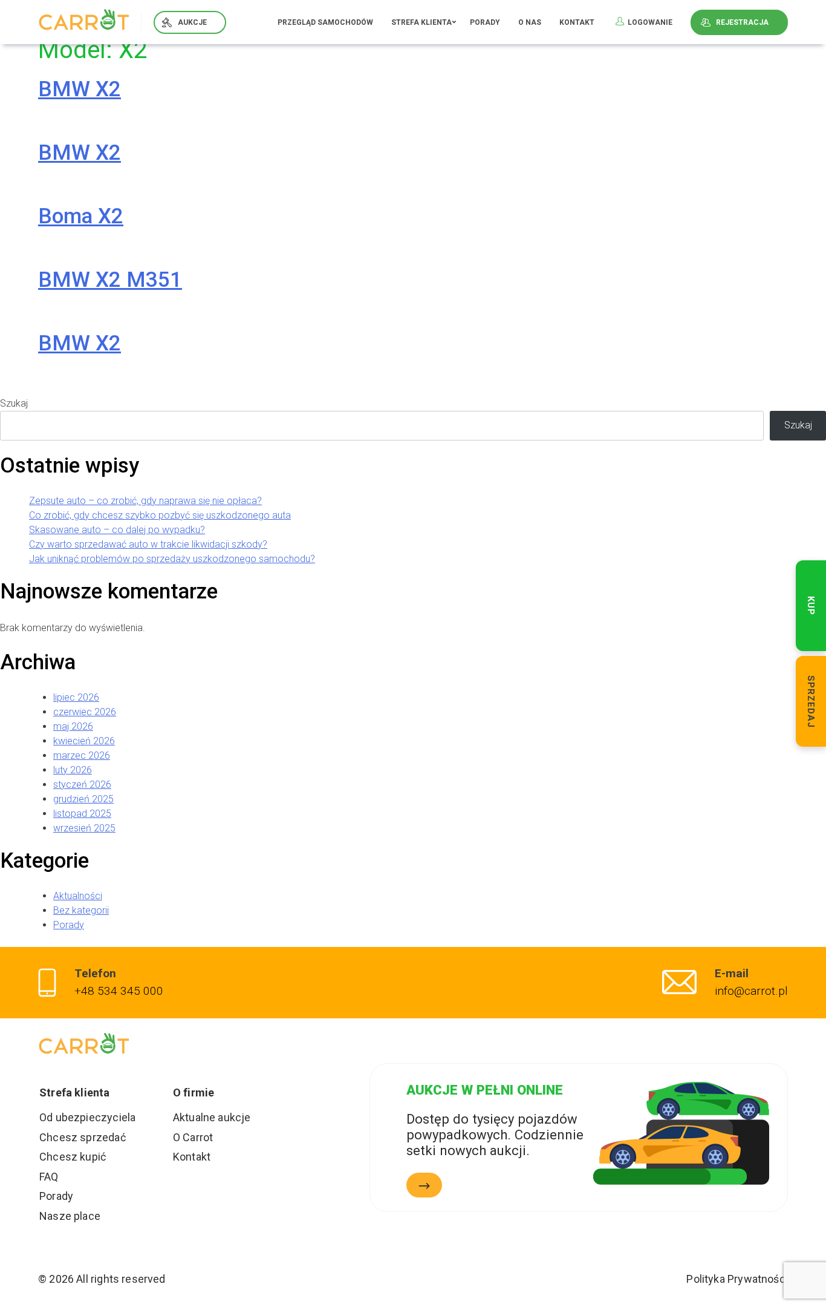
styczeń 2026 (82, 784)
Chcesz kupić (72, 1156)
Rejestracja (742, 22)
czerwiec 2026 (84, 712)
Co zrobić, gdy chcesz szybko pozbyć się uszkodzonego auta (160, 515)
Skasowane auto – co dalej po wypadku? (117, 530)
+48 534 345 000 (118, 991)
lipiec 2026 (76, 697)
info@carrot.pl (751, 991)
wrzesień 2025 (84, 828)
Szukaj (14, 403)
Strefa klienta (421, 22)
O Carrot (193, 1137)
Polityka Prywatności (737, 1279)
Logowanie (650, 22)
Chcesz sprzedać (82, 1137)
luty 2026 (72, 770)
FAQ (49, 1176)
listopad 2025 (82, 813)
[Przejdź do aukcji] (424, 1185)
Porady (485, 22)
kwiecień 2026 (84, 741)
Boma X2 (80, 216)
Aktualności (77, 896)
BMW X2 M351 (110, 279)
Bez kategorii (81, 910)
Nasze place (69, 1216)
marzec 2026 (81, 755)
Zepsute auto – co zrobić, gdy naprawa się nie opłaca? (145, 500)
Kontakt (576, 22)
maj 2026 (73, 726)
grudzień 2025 (83, 799)
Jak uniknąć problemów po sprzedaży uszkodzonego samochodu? (172, 559)
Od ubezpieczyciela (87, 1117)
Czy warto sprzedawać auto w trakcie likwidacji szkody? (148, 544)
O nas (529, 22)
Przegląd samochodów (325, 22)
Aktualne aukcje (212, 1117)
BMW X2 (79, 89)
